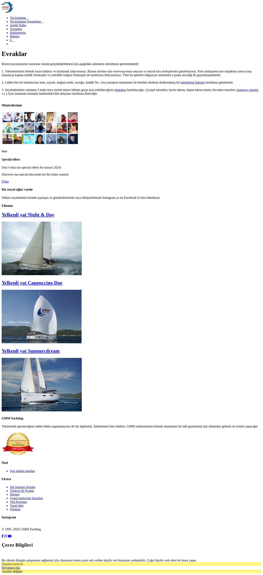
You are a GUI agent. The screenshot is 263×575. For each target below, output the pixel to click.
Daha (5, 181)
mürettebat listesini (193, 82)
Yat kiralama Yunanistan (27, 21)
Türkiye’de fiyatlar (22, 490)
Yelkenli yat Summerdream (31, 351)
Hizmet (14, 494)
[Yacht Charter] (40, 143)
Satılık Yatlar (18, 25)
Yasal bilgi (16, 505)
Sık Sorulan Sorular (22, 487)
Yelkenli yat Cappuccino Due (32, 282)
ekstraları (120, 90)
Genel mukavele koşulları (26, 498)
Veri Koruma (18, 502)
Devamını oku (11, 567)
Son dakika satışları (22, 471)
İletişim (14, 36)
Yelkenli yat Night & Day (28, 214)
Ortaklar (15, 509)
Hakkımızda (18, 32)
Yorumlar (16, 29)
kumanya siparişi (247, 90)
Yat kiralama (19, 18)
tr (12, 40)
